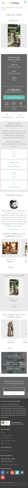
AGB (15, 484)
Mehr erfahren (14, 368)
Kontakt (3, 432)
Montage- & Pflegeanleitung (8, 440)
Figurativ (14, 177)
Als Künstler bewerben (7, 450)
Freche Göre (3, 9)
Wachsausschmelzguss (14, 166)
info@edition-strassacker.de (10, 464)
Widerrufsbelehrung (9, 484)
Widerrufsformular (5, 443)
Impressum (19, 484)
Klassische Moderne (14, 187)
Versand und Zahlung (6, 435)
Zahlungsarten (22, 106)
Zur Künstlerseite (14, 229)
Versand (7, 106)
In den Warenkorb (14, 97)
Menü (25, 3)
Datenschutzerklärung (18, 482)
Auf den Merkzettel (7, 117)
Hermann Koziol (19, 7)
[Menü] (9, 421)
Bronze (14, 156)
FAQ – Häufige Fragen (6, 438)
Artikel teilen (20, 117)
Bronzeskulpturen (10, 7)
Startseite (3, 7)
